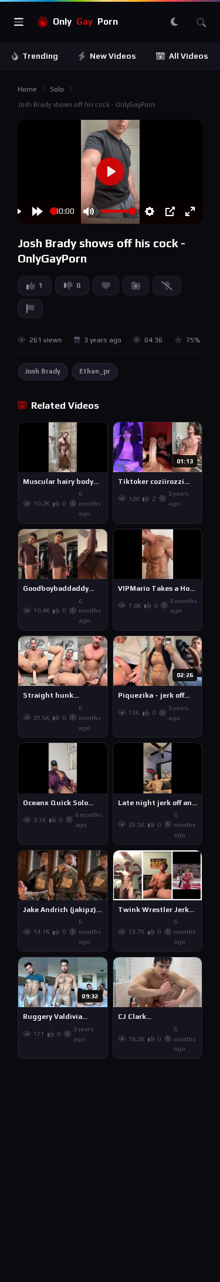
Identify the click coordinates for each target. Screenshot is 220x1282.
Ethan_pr (94, 371)
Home (27, 89)
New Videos (113, 56)
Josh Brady (42, 371)
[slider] (53, 211)
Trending (40, 56)
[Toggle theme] (174, 22)
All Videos (188, 56)
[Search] (201, 22)
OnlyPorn (85, 21)
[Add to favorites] (98, 436)
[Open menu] (19, 22)
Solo (57, 89)
